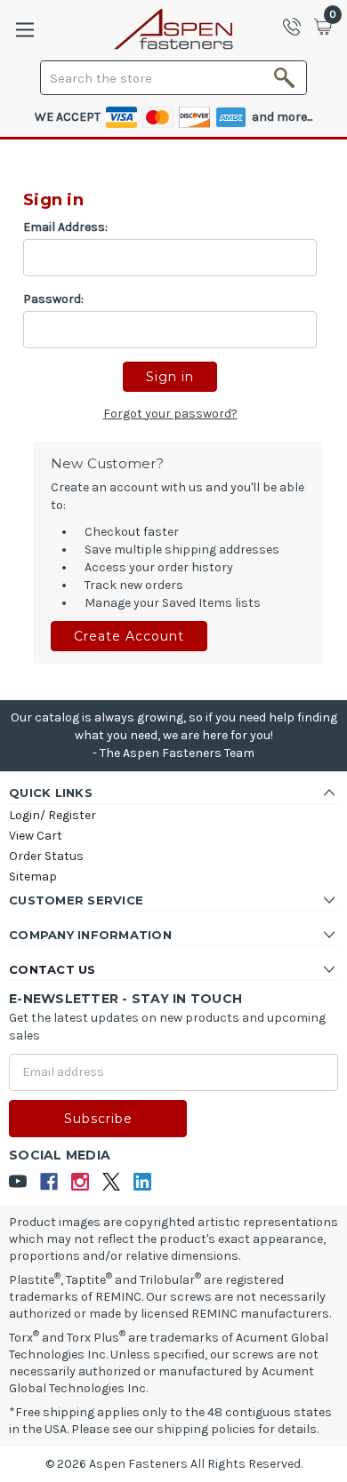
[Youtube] (18, 1182)
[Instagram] (80, 1182)
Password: (53, 299)
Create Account (129, 636)
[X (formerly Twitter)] (111, 1182)
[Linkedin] (142, 1182)
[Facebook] (49, 1182)
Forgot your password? (170, 413)
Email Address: (65, 227)
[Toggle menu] (24, 29)
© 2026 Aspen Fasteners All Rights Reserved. (174, 1463)
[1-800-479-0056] (297, 26)
